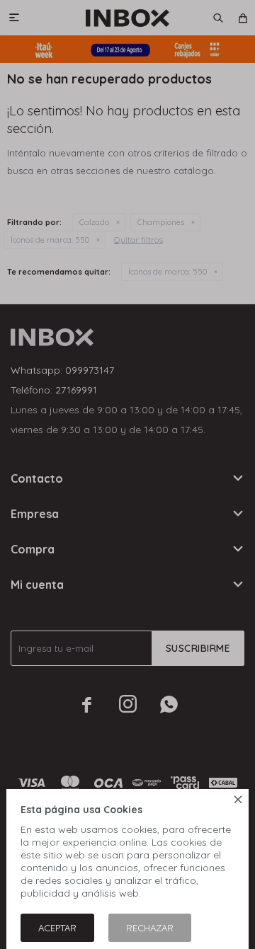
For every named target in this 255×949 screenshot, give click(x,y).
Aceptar (57, 927)
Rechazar (150, 927)
